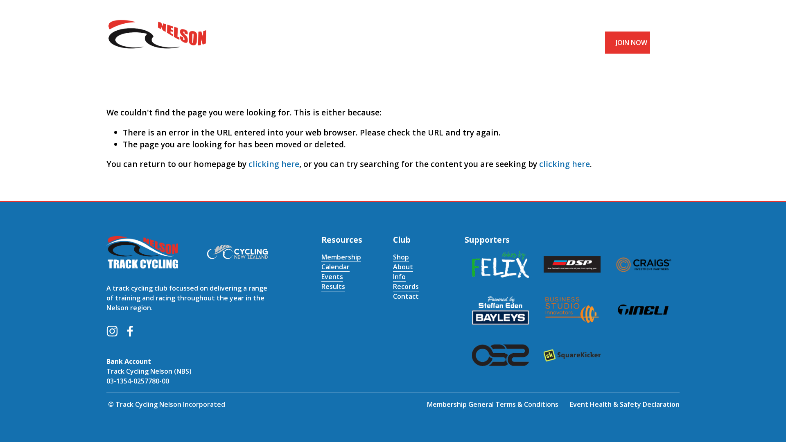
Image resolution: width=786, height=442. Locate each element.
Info (399, 276)
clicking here (273, 163)
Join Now (631, 42)
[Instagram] (112, 331)
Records (406, 286)
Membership (341, 257)
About (403, 266)
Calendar (335, 266)
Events (332, 276)
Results (333, 286)
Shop (401, 257)
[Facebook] (130, 331)
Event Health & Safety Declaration (625, 404)
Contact (406, 296)
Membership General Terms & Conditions (492, 404)
